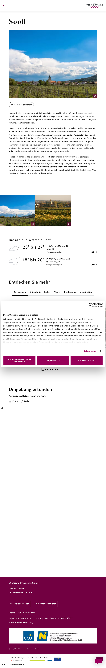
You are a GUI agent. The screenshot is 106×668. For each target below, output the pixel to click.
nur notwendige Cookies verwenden (19, 360)
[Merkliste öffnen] (11, 5)
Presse (12, 612)
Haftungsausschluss (44, 618)
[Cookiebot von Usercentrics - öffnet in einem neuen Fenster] (91, 305)
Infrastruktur (86, 292)
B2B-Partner (29, 612)
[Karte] (8, 5)
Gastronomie (20, 292)
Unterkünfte (35, 292)
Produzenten (70, 292)
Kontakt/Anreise (16, 664)
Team (19, 612)
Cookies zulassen (86, 360)
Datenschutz (27, 618)
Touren (57, 292)
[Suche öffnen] (13, 5)
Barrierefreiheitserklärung (21, 622)
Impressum (14, 618)
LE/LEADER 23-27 (64, 618)
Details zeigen (90, 351)
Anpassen (51, 360)
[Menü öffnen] (3, 5)
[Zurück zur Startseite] (94, 5)
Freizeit (47, 292)
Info (3, 664)
